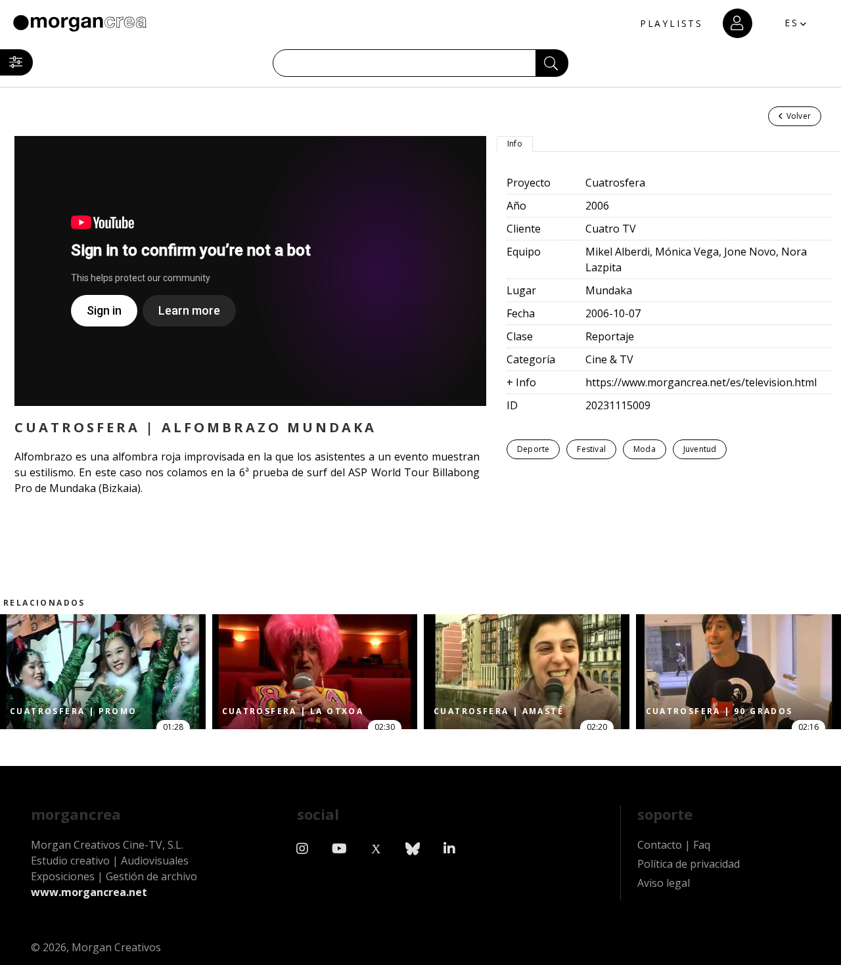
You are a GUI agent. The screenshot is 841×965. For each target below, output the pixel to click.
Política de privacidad (688, 864)
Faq (701, 845)
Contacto (659, 845)
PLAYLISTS (671, 23)
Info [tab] (514, 143)
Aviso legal (663, 883)
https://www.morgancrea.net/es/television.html (701, 382)
